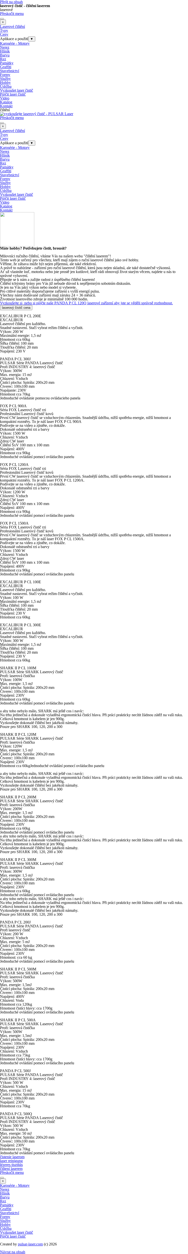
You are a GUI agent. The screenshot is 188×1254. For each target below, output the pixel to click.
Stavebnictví (9, 71)
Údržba (6, 86)
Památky (6, 63)
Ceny (4, 34)
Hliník (5, 51)
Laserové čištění (12, 26)
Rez (3, 59)
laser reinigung (11, 1161)
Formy (5, 75)
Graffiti (5, 67)
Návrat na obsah (12, 1252)
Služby (5, 79)
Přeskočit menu (12, 13)
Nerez (4, 47)
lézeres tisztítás (11, 1165)
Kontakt (6, 106)
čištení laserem (11, 1168)
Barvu (5, 55)
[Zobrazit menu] (2, 19)
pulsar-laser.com (30, 1244)
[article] (94, 331)
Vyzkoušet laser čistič (16, 90)
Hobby (5, 82)
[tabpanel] (94, 275)
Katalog (6, 102)
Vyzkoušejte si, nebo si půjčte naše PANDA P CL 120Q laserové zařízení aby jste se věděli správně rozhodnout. (86, 303)
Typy (4, 30)
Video (4, 98)
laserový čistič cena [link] (16, 307)
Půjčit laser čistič (13, 94)
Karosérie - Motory (15, 43)
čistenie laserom (12, 1157)
